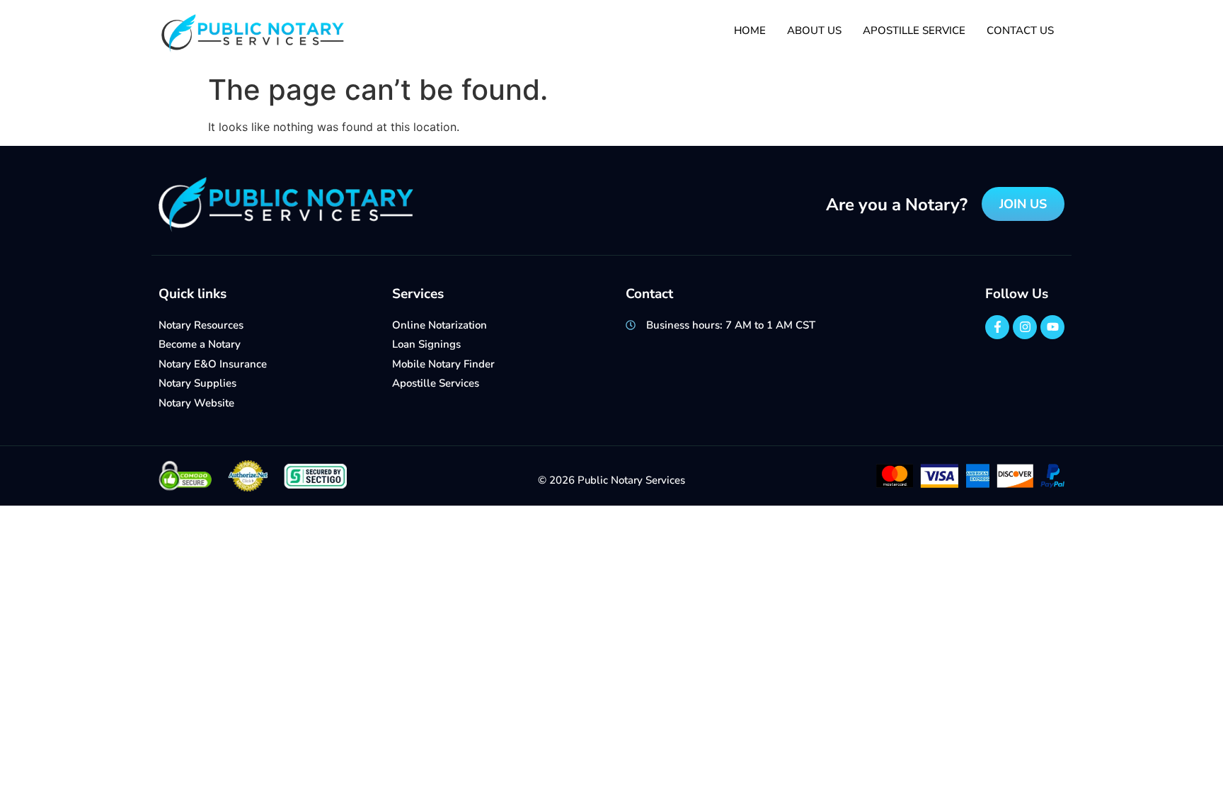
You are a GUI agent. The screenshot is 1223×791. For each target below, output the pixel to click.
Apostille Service (914, 30)
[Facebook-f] (997, 327)
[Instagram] (1025, 327)
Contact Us (1020, 30)
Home (750, 30)
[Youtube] (1052, 327)
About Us (814, 30)
